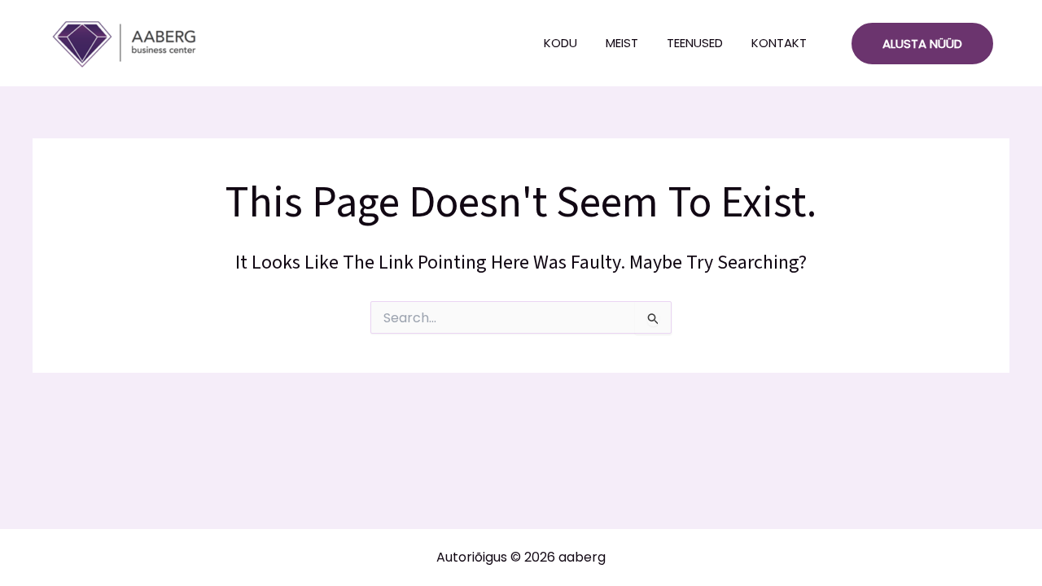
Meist (622, 42)
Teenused (695, 42)
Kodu (560, 42)
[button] (922, 43)
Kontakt (779, 42)
